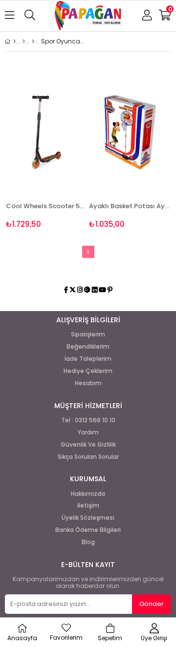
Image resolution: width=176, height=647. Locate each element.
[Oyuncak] (33, 41)
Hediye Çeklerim (88, 371)
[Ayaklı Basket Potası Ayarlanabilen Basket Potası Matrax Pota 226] (129, 132)
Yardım (88, 432)
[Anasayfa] (14, 41)
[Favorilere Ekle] (46, 149)
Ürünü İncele (62, 149)
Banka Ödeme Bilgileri (88, 530)
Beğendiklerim (88, 346)
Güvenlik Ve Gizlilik (88, 444)
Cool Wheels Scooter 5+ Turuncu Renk (46, 206)
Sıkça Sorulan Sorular (88, 456)
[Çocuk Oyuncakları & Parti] (23, 41)
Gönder (151, 603)
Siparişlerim (88, 334)
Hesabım (88, 383)
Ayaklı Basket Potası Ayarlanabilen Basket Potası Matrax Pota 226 (129, 206)
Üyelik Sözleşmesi (88, 517)
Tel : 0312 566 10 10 (88, 420)
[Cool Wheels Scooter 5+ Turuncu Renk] (46, 132)
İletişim (88, 505)
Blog (88, 542)
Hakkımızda (88, 493)
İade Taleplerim (88, 358)
